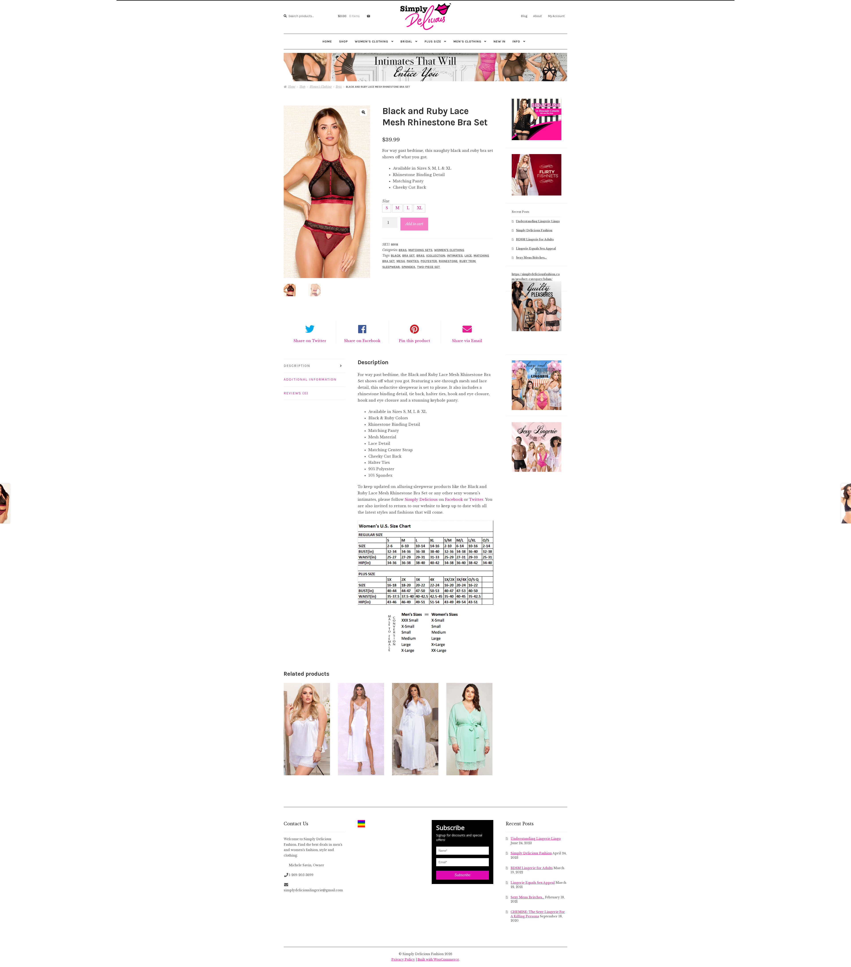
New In (500, 41)
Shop (343, 41)
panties (413, 261)
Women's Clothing (321, 86)
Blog (524, 16)
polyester (429, 261)
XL (419, 208)
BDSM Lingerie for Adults (535, 239)
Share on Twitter (309, 340)
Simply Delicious (421, 499)
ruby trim (467, 261)
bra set (408, 255)
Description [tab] (297, 366)
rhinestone (448, 261)
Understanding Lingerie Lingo (538, 221)
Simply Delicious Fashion (534, 230)
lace (468, 255)
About (537, 16)
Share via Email (467, 340)
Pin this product (414, 340)
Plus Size (433, 41)
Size (385, 201)
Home (327, 41)
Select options (307, 729)
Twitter (476, 499)
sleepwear (391, 267)
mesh (400, 261)
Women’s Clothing (371, 41)
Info (516, 41)
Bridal (406, 41)
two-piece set (428, 267)
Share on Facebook (362, 340)
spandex (408, 267)
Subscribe (462, 875)
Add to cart (414, 224)
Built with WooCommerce (438, 959)
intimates (455, 255)
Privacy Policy (403, 959)
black (395, 255)
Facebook (454, 499)
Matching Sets (420, 250)
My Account (556, 16)
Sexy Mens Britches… (531, 257)
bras (420, 255)
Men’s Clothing (467, 41)
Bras (339, 86)
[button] (363, 112)
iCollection (435, 255)
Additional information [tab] (310, 379)
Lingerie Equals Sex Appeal (536, 248)
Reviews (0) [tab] (296, 393)
